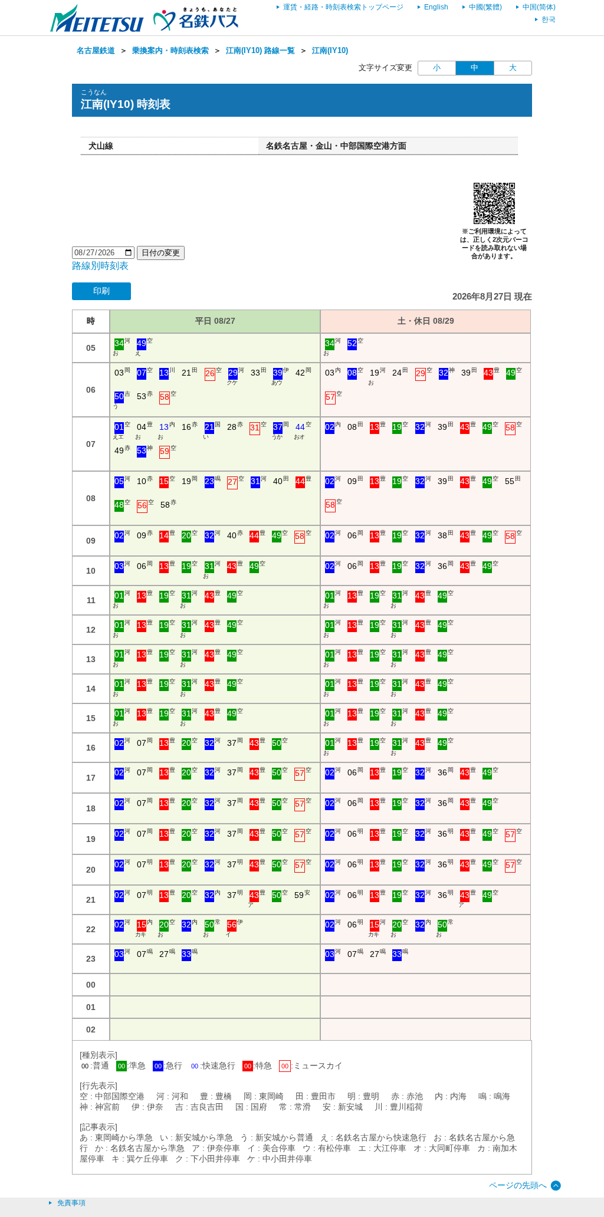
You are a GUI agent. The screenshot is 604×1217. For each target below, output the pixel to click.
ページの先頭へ (518, 1185)
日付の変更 (161, 252)
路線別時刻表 (100, 266)
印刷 (101, 290)
